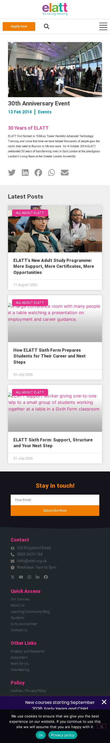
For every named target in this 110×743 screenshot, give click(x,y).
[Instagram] (29, 577)
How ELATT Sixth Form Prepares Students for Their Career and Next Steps (49, 356)
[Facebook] (46, 577)
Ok (40, 735)
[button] (46, 27)
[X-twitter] (13, 577)
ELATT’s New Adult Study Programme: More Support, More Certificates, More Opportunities (53, 266)
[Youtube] (21, 577)
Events (45, 111)
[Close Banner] (104, 702)
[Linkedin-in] (38, 577)
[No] (101, 726)
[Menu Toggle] (103, 26)
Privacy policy (62, 735)
